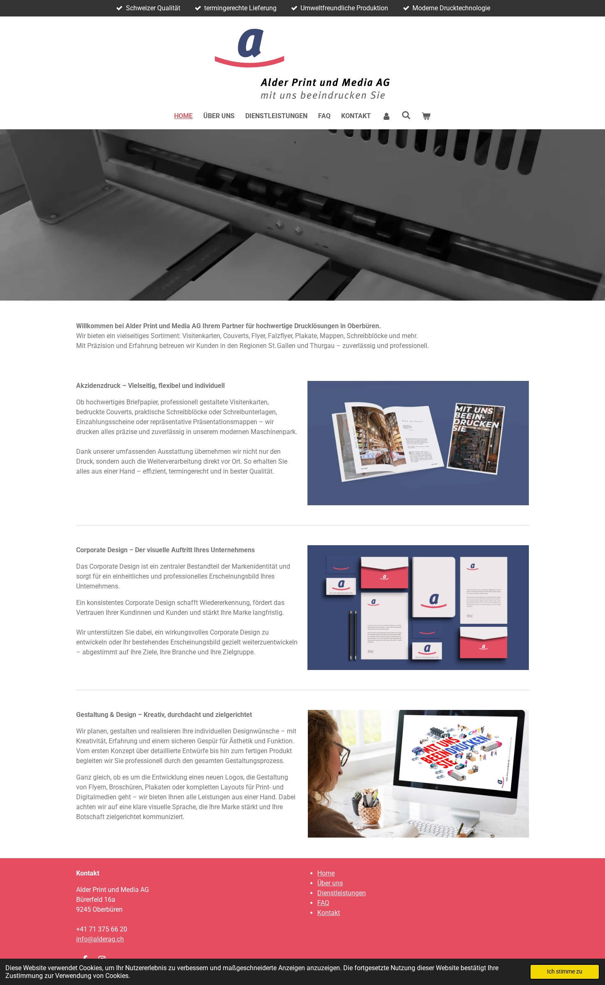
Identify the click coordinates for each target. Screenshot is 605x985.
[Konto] (386, 116)
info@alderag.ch (100, 939)
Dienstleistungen (341, 893)
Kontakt (328, 913)
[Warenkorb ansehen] (426, 116)
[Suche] (406, 115)
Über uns (330, 883)
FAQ (323, 903)
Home (326, 873)
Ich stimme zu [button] (564, 971)
